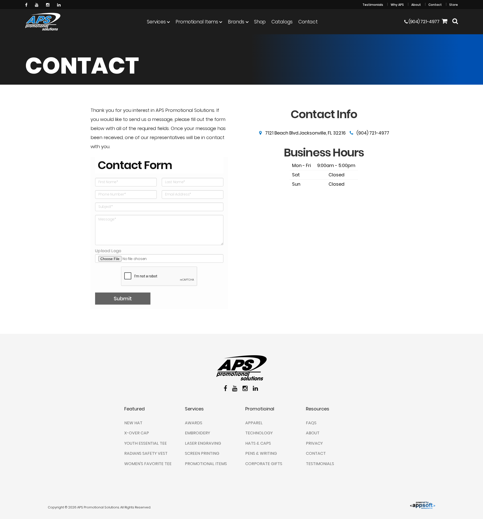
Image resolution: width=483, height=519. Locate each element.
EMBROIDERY (197, 433)
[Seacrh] (455, 21)
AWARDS (193, 423)
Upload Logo (108, 251)
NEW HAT (133, 423)
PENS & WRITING (261, 453)
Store (453, 5)
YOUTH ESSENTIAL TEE (145, 443)
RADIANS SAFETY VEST (146, 453)
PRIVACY (314, 443)
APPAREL (254, 423)
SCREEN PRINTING (202, 453)
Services (156, 21)
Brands (236, 21)
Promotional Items (197, 21)
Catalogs (282, 21)
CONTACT (316, 453)
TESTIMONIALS (320, 464)
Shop (259, 21)
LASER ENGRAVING (203, 443)
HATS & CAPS (258, 443)
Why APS (397, 5)
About (416, 5)
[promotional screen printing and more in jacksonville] (241, 367)
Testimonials (373, 5)
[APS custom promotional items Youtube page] (37, 4)
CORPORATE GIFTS (263, 464)
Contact (435, 5)
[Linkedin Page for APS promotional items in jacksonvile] (59, 4)
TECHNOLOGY (259, 433)
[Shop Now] (444, 21)
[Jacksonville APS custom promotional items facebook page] (27, 4)
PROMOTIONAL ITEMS (206, 464)
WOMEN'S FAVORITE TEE (148, 464)
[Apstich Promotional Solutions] (42, 21)
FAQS (311, 423)
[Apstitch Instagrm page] (48, 4)
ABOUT (312, 433)
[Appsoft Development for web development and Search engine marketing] (422, 505)
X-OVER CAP (136, 433)
